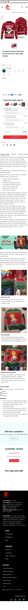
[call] (11, 508)
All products (7, 12)
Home (1, 12)
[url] (18, 589)
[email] (11, 506)
